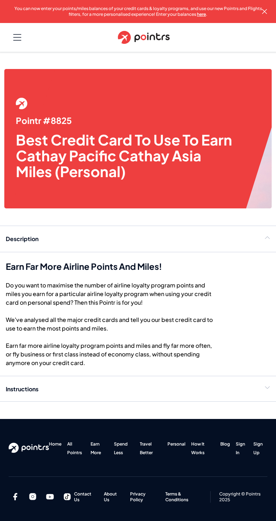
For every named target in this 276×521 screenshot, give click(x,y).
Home (55, 444)
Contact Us (82, 496)
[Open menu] (17, 37)
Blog (225, 444)
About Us (110, 496)
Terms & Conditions (176, 496)
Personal (176, 444)
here (201, 14)
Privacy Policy (138, 496)
